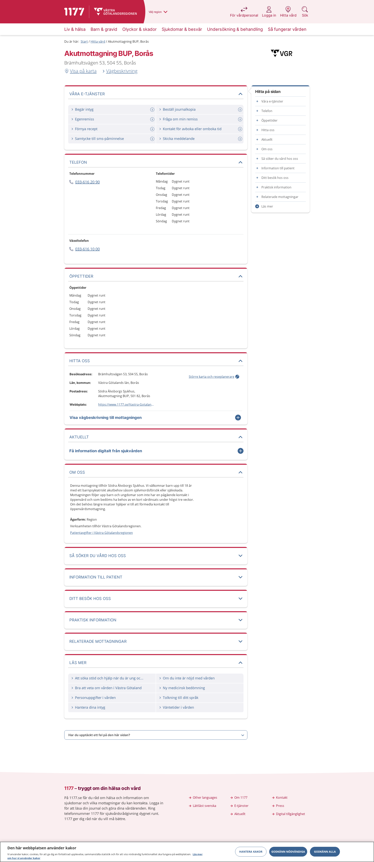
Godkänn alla (325, 851)
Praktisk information (276, 187)
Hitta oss (267, 130)
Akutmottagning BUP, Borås (128, 41)
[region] (187, 852)
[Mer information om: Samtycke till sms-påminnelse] (152, 139)
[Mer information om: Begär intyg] (152, 109)
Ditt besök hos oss (274, 178)
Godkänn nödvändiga (288, 851)
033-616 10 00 (87, 249)
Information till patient (278, 168)
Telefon (266, 111)
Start (84, 41)
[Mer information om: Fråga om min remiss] (240, 119)
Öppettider (269, 120)
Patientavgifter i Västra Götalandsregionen (101, 533)
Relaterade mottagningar (279, 197)
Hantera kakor (250, 851)
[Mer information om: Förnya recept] (152, 129)
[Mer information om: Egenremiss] (152, 119)
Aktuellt (267, 139)
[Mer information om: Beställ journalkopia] (240, 109)
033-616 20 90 (87, 182)
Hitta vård (98, 41)
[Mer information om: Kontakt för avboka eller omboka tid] (240, 129)
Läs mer (267, 206)
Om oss (267, 149)
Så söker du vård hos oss (279, 158)
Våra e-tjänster (272, 101)
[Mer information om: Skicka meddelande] (240, 139)
